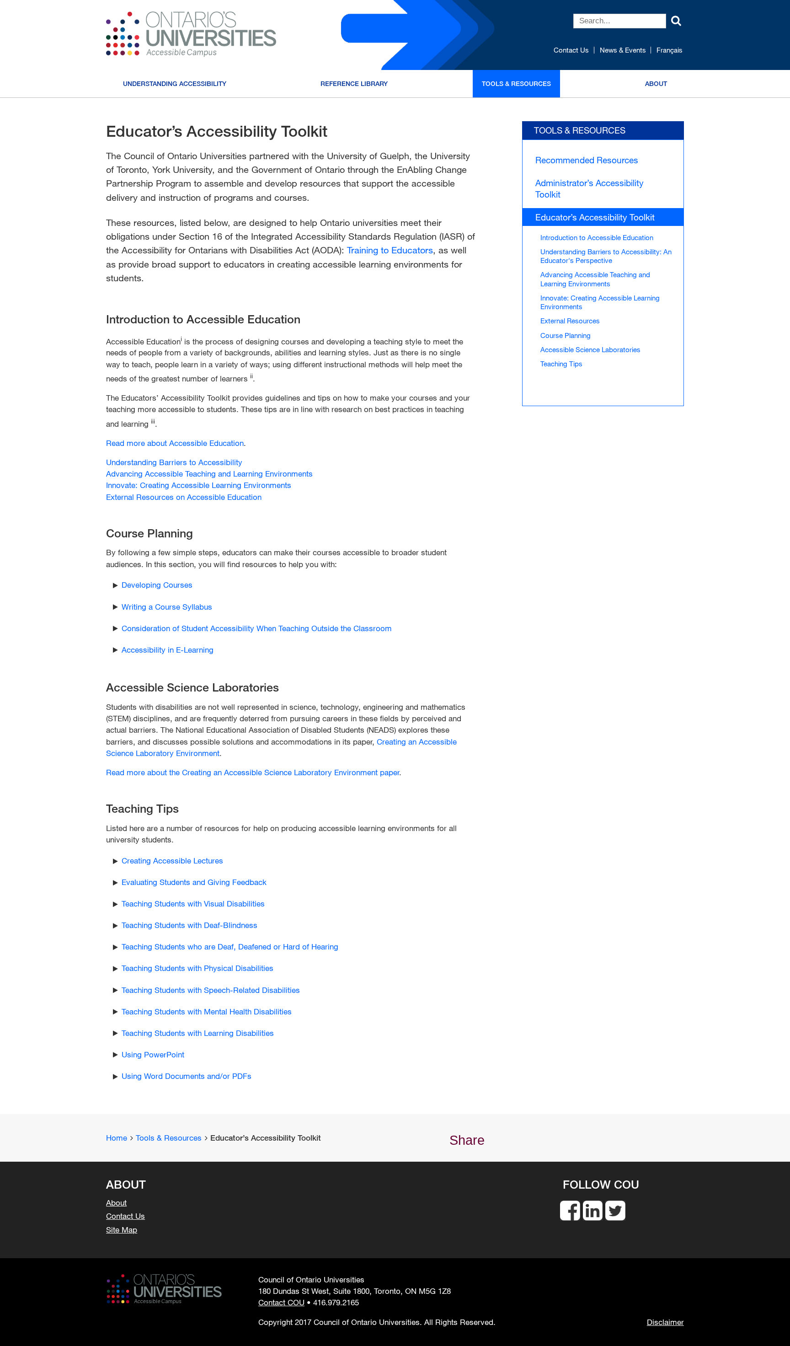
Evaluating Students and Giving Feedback (194, 882)
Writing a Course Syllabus (167, 606)
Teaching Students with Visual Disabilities (193, 903)
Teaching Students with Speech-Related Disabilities (211, 990)
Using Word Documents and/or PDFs (186, 1076)
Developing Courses (157, 585)
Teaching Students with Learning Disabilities (198, 1033)
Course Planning (565, 335)
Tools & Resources (516, 83)
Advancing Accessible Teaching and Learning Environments (209, 473)
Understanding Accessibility (174, 83)
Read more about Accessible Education (175, 443)
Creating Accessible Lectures (172, 860)
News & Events (623, 50)
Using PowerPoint (153, 1054)
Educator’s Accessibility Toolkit (595, 217)
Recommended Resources (586, 160)
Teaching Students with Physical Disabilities (197, 968)
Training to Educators (390, 250)
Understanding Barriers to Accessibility (174, 462)
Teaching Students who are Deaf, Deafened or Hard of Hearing (230, 946)
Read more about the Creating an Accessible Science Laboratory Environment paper (252, 772)
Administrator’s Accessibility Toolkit (589, 188)
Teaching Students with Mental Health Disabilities (207, 1011)
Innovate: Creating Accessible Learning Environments (198, 485)
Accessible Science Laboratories (590, 349)
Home (116, 1137)
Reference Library (354, 83)
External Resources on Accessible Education (184, 497)
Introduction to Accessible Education (596, 237)
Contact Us (571, 50)
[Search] (676, 20)
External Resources (570, 320)
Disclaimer (665, 1322)
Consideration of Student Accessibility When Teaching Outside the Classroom (257, 628)
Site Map (121, 1229)
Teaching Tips (561, 363)
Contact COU (281, 1302)
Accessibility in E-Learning (168, 649)
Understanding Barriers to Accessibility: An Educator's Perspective (606, 255)
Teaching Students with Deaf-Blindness (189, 925)
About (656, 83)
